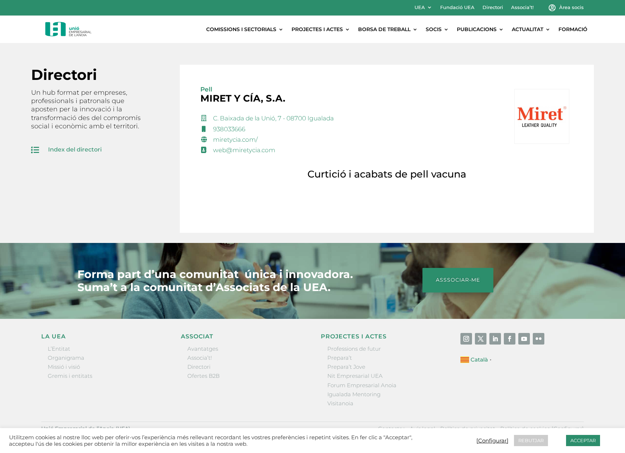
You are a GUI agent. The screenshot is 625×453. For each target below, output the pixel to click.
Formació (572, 29)
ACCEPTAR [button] (583, 440)
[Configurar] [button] (492, 440)
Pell (206, 89)
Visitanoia (340, 403)
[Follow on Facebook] (509, 339)
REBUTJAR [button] (531, 440)
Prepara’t (339, 357)
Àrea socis (571, 7)
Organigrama (66, 357)
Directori (492, 7)
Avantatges (202, 348)
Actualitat (527, 29)
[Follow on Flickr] (538, 339)
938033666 (229, 129)
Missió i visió (64, 366)
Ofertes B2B (203, 375)
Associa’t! (522, 7)
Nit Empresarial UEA (355, 375)
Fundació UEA (457, 7)
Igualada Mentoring (353, 394)
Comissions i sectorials (241, 29)
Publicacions (477, 29)
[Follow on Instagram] (466, 339)
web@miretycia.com (244, 150)
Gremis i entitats (70, 375)
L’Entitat (59, 348)
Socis (434, 29)
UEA (419, 7)
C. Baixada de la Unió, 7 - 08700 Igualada (273, 118)
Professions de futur (354, 348)
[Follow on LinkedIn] (495, 339)
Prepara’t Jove (346, 366)
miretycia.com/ (235, 139)
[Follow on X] (480, 339)
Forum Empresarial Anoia (361, 385)
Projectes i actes (317, 29)
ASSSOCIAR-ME (458, 280)
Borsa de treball (384, 29)
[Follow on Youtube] (524, 339)
